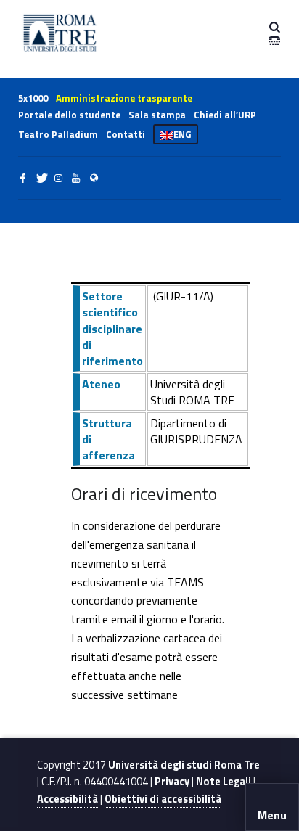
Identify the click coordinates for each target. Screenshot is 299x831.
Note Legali (223, 782)
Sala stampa (157, 114)
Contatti (125, 134)
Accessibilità (67, 799)
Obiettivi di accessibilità (163, 799)
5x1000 (33, 98)
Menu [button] (272, 815)
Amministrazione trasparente (124, 98)
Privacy (172, 782)
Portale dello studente (69, 114)
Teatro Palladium (58, 134)
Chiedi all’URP (225, 114)
